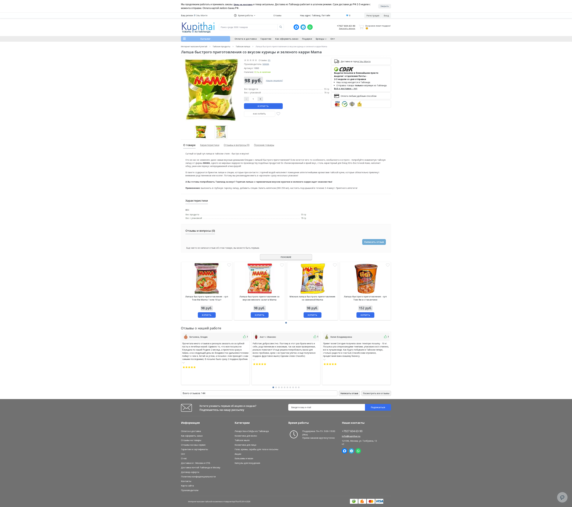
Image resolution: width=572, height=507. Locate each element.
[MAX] (296, 27)
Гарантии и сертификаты (194, 449)
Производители (189, 490)
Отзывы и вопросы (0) (237, 145)
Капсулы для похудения (247, 462)
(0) (269, 60)
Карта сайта (187, 485)
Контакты (186, 481)
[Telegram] (303, 27)
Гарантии (266, 38)
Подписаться (378, 407)
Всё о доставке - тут (345, 88)
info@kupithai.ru (351, 436)
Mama (265, 64)
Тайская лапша (243, 46)
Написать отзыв (374, 242)
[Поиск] (281, 27)
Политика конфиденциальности (198, 476)
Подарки (307, 38)
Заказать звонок (347, 28)
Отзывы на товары (191, 440)
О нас (184, 458)
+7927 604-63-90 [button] (352, 431)
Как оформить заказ (286, 38)
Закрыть (384, 6)
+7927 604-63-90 (346, 25)
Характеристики (209, 145)
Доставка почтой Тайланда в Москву (200, 467)
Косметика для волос (246, 435)
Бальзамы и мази (244, 458)
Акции (238, 453)
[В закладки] (278, 114)
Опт (332, 38)
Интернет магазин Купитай (194, 46)
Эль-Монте (365, 61)
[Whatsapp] (310, 27)
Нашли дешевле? (274, 80)
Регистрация (372, 15)
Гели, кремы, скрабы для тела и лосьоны (256, 449)
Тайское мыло (242, 440)
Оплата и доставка (246, 38)
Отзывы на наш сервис (193, 444)
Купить (263, 106)
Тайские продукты (221, 46)
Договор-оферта (190, 472)
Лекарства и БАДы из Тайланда (252, 431)
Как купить (259, 113)
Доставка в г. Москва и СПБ (195, 462)
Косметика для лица (245, 444)
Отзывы (277, 15)
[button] (244, 15)
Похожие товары (264, 145)
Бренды (320, 38)
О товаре (189, 145)
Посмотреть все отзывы (376, 393)
